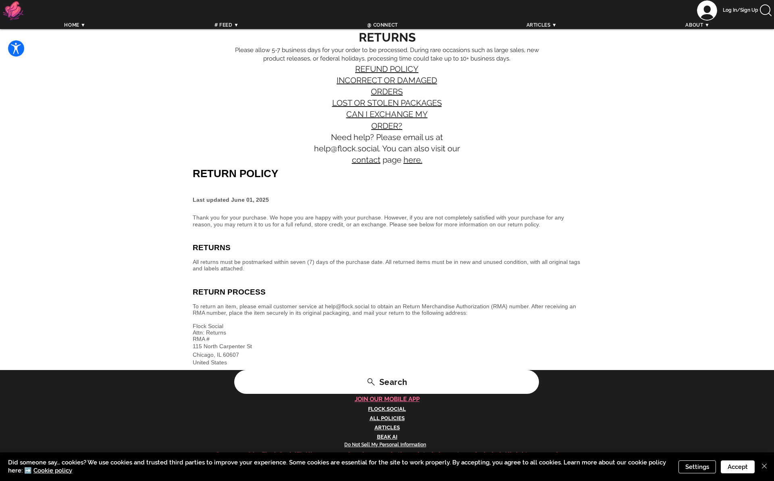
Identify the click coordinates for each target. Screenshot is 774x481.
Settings (697, 467)
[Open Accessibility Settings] (16, 48)
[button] (766, 10)
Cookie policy (52, 470)
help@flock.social (346, 148)
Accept (738, 467)
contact (366, 160)
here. (413, 160)
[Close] (764, 467)
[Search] (576, 18)
